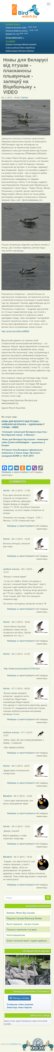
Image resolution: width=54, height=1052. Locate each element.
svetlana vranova (11, 568)
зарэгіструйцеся (22, 471)
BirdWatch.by (15, 1044)
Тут (5, 603)
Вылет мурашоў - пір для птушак (23, 923)
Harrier (24, 97)
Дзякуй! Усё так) (12, 34)
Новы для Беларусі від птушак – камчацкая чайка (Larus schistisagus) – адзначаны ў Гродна (25, 442)
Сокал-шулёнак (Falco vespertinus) (20, 47)
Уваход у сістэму (21, 997)
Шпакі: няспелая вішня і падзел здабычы (27, 940)
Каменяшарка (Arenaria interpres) (20, 50)
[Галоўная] (25, 11)
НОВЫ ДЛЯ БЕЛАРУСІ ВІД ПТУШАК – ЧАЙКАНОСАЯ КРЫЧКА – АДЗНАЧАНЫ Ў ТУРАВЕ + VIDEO (23, 424)
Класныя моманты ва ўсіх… (17, 30)
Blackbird (7, 795)
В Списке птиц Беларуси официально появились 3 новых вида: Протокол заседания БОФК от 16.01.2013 (22, 452)
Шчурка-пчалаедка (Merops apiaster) (21, 44)
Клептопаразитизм (16, 934)
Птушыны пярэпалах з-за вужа (22, 929)
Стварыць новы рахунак (20, 1004)
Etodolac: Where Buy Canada (21, 912)
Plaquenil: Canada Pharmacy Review (24, 918)
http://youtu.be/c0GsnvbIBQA (15, 331)
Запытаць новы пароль (19, 1007)
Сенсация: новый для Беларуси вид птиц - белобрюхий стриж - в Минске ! (25, 433)
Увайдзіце (6, 471)
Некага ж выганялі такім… (17, 27)
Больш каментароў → (15, 37)
